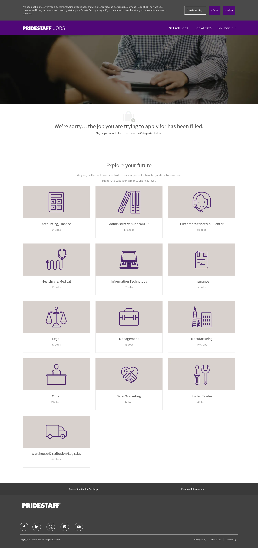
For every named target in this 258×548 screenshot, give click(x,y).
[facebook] (24, 527)
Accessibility (231, 539)
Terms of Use (215, 539)
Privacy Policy (200, 539)
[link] (44, 28)
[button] (195, 10)
